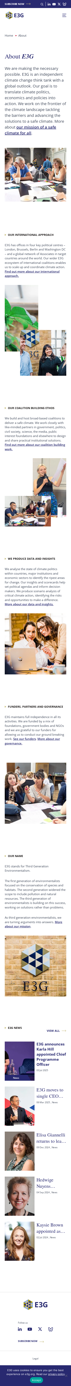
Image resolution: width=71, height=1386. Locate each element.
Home (9, 35)
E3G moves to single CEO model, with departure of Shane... (49, 1093)
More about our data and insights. (29, 604)
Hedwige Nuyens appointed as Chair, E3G (48, 1183)
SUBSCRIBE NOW (14, 4)
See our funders (24, 739)
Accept (36, 1380)
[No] (66, 1376)
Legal (35, 1358)
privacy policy (56, 1374)
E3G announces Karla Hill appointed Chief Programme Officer (51, 1054)
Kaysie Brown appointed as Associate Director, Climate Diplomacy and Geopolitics (51, 1228)
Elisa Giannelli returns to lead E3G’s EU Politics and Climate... (50, 1138)
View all (53, 1031)
